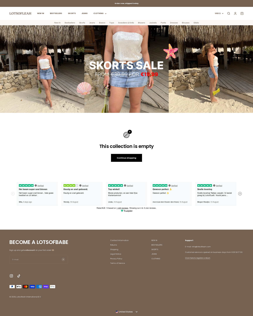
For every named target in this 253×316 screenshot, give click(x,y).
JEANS (85, 13)
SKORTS (72, 13)
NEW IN (40, 13)
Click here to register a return (197, 258)
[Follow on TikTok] (19, 276)
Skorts (82, 22)
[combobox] (126, 312)
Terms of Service (117, 263)
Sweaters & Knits (126, 22)
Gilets (196, 22)
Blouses (185, 22)
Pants (163, 22)
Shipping (114, 249)
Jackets (153, 22)
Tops (111, 22)
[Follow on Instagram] (11, 276)
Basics (102, 22)
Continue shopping (126, 158)
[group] (126, 69)
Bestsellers (70, 22)
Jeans (92, 22)
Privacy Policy (116, 258)
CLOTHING (98, 13)
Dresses (174, 22)
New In (57, 22)
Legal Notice (115, 254)
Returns (113, 245)
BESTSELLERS (56, 13)
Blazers (141, 22)
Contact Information (119, 240)
